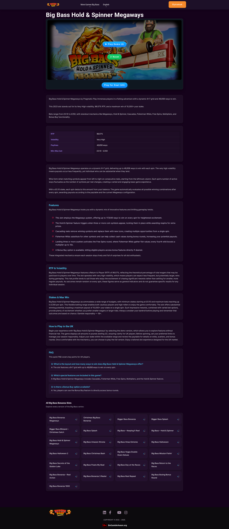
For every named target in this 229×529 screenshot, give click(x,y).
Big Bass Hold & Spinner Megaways (59, 442)
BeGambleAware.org (117, 525)
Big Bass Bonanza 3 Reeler (95, 476)
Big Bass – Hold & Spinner (162, 430)
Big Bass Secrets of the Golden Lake (59, 464)
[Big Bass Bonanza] (53, 4)
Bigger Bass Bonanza (126, 419)
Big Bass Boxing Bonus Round (161, 476)
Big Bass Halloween (160, 442)
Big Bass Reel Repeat (126, 476)
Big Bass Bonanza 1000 (59, 486)
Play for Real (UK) (114, 85)
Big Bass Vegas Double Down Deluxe (127, 453)
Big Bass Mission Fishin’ (161, 453)
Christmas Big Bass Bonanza (91, 419)
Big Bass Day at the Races (128, 465)
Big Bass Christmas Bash (94, 453)
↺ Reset (114, 56)
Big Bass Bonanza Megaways (57, 419)
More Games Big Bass (90, 4)
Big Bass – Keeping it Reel (128, 430)
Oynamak (177, 4)
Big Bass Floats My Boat (93, 465)
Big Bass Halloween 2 (58, 453)
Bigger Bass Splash (159, 419)
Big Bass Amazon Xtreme (94, 442)
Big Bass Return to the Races (161, 464)
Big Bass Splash (90, 430)
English (106, 4)
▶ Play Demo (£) (114, 44)
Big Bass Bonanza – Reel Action (60, 476)
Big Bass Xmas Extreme (127, 442)
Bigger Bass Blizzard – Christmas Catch (59, 430)
